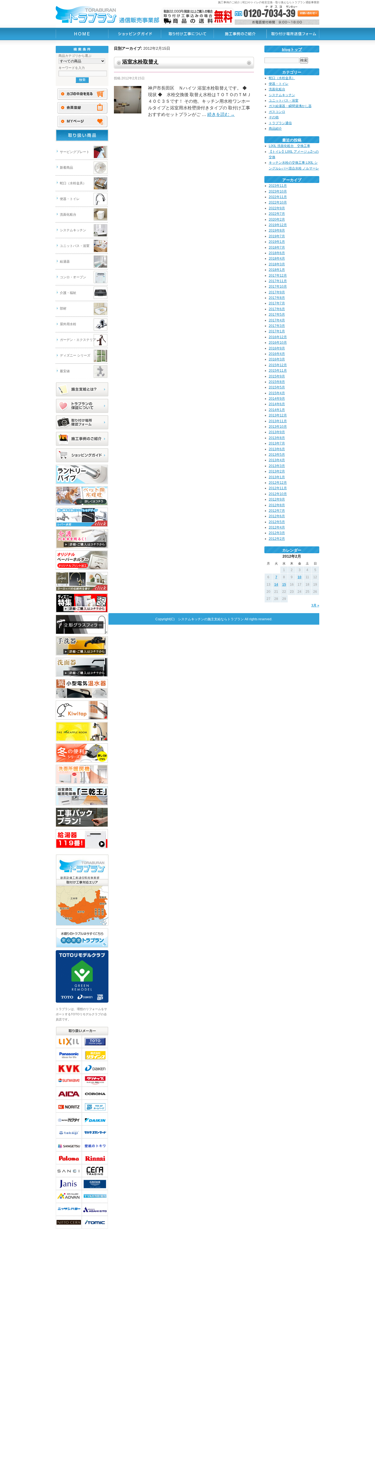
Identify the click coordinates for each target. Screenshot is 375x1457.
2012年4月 (277, 527)
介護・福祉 (68, 293)
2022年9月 (277, 208)
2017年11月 (278, 281)
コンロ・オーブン (73, 277)
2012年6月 (277, 516)
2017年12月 (278, 275)
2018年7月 (277, 247)
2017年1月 (277, 331)
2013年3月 (277, 466)
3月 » (315, 605)
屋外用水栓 (68, 324)
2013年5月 (277, 455)
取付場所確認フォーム (82, 422)
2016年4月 (277, 354)
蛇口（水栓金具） (73, 183)
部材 (63, 308)
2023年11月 (278, 186)
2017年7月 (277, 303)
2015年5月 (277, 387)
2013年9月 (277, 432)
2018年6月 (277, 253)
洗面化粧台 (68, 214)
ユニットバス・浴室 (74, 246)
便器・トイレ (70, 199)
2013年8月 (277, 438)
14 (276, 584)
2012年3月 (277, 533)
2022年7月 (277, 214)
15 (284, 584)
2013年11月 (278, 421)
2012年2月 (277, 539)
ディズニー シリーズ (75, 355)
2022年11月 (278, 197)
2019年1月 (277, 242)
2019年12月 (278, 225)
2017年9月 (277, 292)
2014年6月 (277, 404)
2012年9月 (277, 499)
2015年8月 (277, 382)
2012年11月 (278, 488)
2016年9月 (277, 348)
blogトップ (292, 49)
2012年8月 (277, 505)
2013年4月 (277, 460)
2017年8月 (277, 298)
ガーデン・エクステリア (78, 340)
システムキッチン (73, 230)
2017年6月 (277, 309)
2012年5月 (277, 522)
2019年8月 (277, 230)
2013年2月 (277, 471)
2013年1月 (277, 477)
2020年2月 (277, 219)
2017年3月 (277, 326)
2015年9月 (277, 376)
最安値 (65, 371)
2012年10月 (278, 494)
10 (299, 577)
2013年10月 (278, 427)
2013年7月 (277, 443)
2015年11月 (278, 370)
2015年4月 (277, 393)
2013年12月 (278, 415)
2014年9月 (277, 399)
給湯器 (65, 261)
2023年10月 (278, 191)
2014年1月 (277, 410)
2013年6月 (277, 449)
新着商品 (66, 167)
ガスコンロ (277, 112)
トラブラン (82, 33)
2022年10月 (278, 202)
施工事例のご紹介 (82, 439)
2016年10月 (278, 342)
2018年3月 (277, 264)
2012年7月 (277, 511)
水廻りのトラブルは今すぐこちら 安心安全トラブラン (82, 938)
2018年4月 (277, 258)
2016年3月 (277, 359)
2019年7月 (277, 236)
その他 (274, 117)
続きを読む (221, 114)
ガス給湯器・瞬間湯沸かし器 (290, 106)
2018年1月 (277, 270)
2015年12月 (278, 365)
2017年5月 (277, 314)
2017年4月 (277, 320)
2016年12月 (278, 337)
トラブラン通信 (280, 123)
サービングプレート (74, 152)
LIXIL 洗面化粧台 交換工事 (289, 146)
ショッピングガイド (82, 455)
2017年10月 (278, 286)
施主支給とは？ (82, 389)
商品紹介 (275, 128)
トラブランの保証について (82, 406)
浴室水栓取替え (140, 62)
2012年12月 (278, 483)
